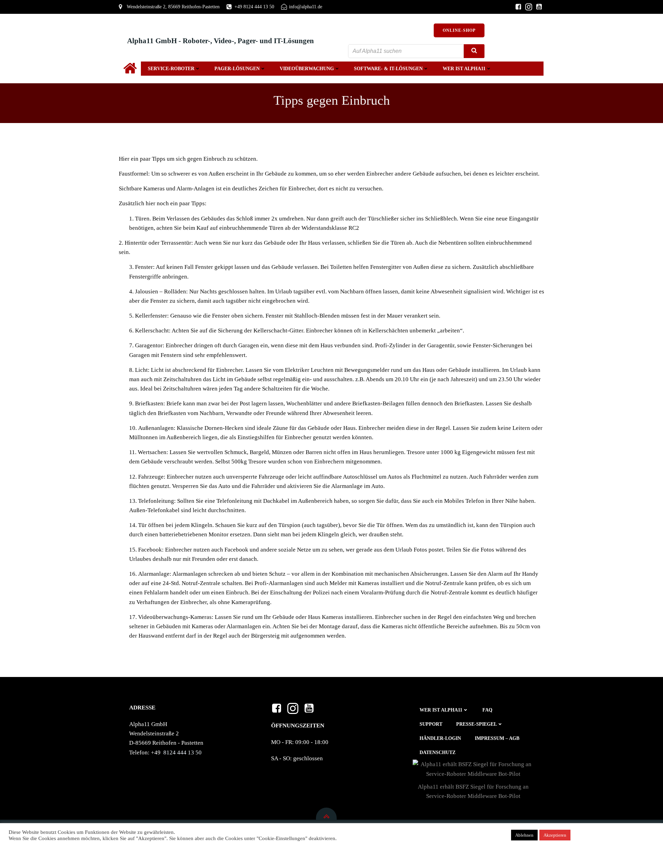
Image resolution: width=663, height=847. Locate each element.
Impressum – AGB (497, 738)
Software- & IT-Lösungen (388, 68)
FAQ (487, 710)
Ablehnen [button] (524, 835)
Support (431, 724)
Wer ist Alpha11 (464, 68)
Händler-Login (440, 738)
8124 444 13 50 (182, 752)
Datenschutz (437, 752)
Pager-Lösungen (237, 68)
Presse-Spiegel (476, 724)
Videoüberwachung (307, 68)
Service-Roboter (171, 68)
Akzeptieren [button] (555, 835)
